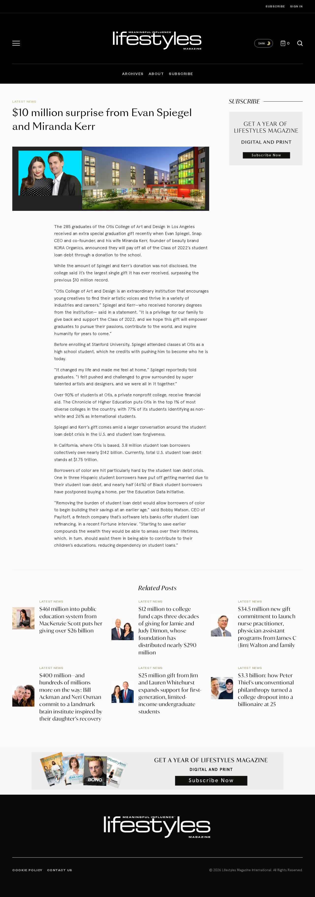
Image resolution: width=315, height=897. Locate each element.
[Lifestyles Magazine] (157, 39)
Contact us (59, 870)
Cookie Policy (27, 870)
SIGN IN (296, 6)
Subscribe (275, 6)
